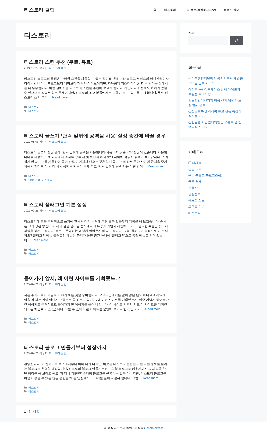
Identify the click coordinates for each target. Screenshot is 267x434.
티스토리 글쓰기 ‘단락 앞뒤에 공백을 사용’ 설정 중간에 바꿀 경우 (95, 135)
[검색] (236, 40)
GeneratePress (154, 428)
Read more (60, 97)
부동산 (193, 187)
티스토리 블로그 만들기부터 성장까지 (65, 347)
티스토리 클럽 (39, 10)
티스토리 (170, 9)
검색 (191, 33)
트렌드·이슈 (196, 206)
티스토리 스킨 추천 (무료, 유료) (58, 62)
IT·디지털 (194, 162)
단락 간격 (34, 180)
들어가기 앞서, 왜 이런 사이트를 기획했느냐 (72, 278)
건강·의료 (195, 169)
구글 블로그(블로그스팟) (200, 9)
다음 (38, 411)
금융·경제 (195, 181)
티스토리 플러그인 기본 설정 (55, 204)
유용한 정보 (231, 9)
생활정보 (194, 194)
